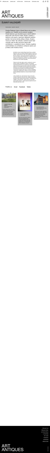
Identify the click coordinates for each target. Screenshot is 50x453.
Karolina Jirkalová (8, 27)
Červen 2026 (27, 1)
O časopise (45, 434)
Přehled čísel (44, 430)
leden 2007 (17, 27)
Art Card (46, 435)
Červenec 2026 (35, 1)
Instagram (45, 439)
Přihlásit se (45, 428)
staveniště (13, 27)
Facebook (46, 437)
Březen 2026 (5, 1)
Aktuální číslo (44, 432)
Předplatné (45, 441)
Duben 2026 (12, 1)
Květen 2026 (20, 1)
